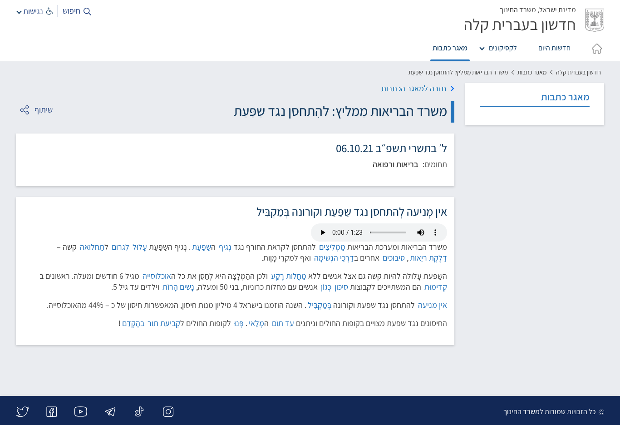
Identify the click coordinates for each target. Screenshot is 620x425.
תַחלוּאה (92, 247)
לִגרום (120, 247)
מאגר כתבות (450, 48)
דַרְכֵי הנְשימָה (334, 257)
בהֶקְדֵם (133, 323)
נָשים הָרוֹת (178, 287)
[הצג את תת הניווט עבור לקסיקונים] (483, 46)
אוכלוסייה (157, 276)
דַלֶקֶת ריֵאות (428, 257)
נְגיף (225, 247)
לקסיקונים (503, 48)
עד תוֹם (283, 323)
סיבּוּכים (394, 257)
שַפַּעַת (201, 247)
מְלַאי (256, 323)
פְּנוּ (239, 323)
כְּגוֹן (326, 287)
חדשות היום (554, 48)
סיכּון (341, 287)
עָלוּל (140, 247)
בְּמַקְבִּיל (319, 305)
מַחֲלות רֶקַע (288, 276)
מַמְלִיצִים (332, 247)
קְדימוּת (435, 287)
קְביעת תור (164, 323)
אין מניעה (432, 305)
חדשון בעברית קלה (578, 72)
